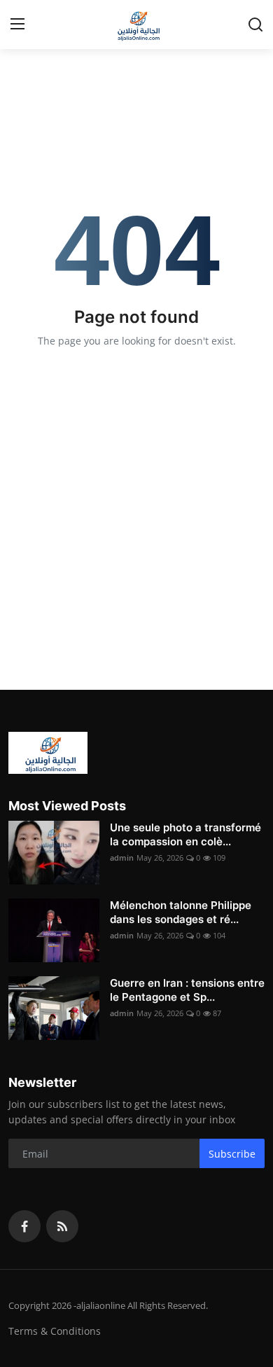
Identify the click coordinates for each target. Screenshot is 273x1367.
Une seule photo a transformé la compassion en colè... (185, 834)
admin (122, 857)
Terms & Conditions (54, 1331)
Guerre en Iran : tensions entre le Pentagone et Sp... (187, 990)
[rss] (62, 1226)
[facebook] (24, 1226)
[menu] (17, 24)
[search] (255, 24)
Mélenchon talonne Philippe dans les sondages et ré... (180, 912)
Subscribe (232, 1153)
